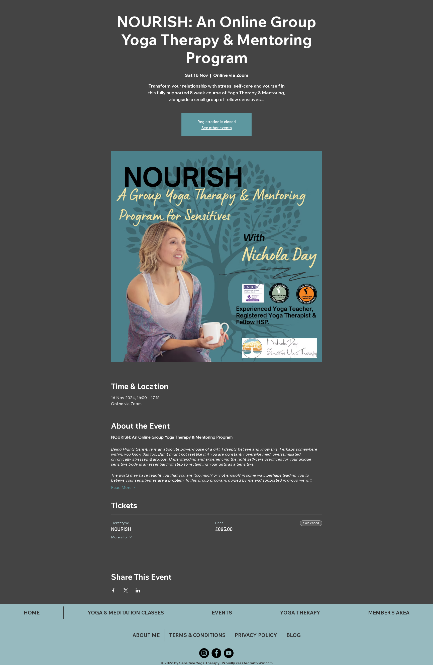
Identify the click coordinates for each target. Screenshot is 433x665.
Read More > (123, 487)
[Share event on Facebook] (113, 590)
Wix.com (265, 663)
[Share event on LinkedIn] (138, 590)
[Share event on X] (125, 590)
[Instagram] (204, 653)
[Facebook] (216, 653)
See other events (216, 127)
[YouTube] (229, 653)
